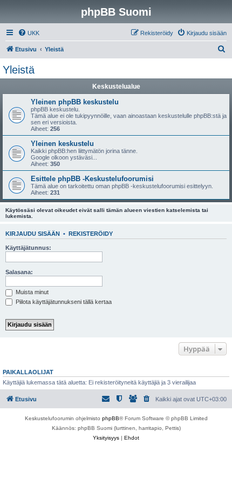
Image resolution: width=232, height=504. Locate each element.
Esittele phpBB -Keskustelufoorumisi (92, 179)
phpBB (110, 418)
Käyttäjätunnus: (28, 247)
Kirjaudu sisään (32, 233)
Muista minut (31, 292)
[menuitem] (28, 32)
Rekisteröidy (91, 233)
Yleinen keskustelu (62, 144)
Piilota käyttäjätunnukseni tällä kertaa (63, 302)
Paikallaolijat (28, 372)
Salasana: (19, 272)
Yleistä (19, 70)
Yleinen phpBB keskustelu (75, 102)
